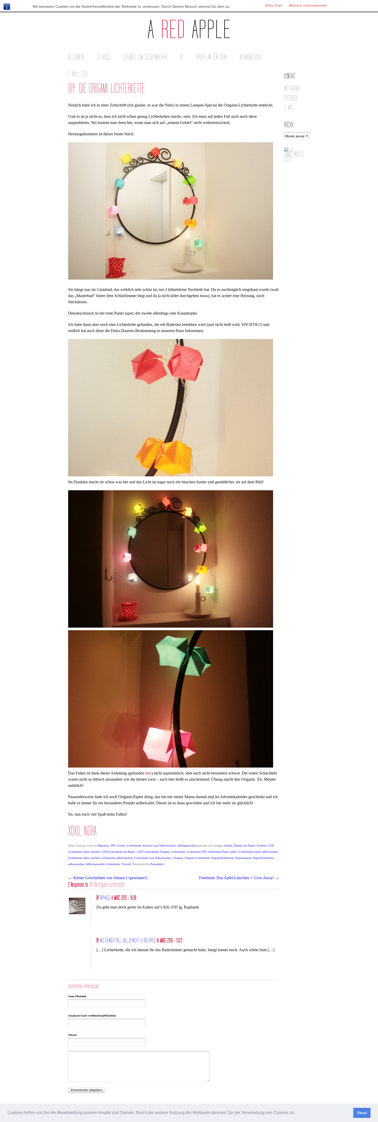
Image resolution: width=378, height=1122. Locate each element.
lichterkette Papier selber (222, 851)
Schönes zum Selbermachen (145, 57)
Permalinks (157, 864)
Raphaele (105, 898)
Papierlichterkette (263, 857)
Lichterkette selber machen (84, 857)
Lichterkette (134, 845)
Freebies (262, 845)
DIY (181, 57)
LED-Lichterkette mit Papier (118, 851)
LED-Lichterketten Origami (153, 851)
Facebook (291, 98)
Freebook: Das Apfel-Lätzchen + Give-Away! (239, 878)
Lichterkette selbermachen (117, 857)
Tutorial (126, 864)
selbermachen (76, 864)
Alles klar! (274, 5)
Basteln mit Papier (244, 845)
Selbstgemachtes (187, 845)
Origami (178, 857)
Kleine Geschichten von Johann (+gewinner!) (107, 878)
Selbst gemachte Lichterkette (103, 864)
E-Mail (289, 108)
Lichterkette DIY (197, 851)
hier (148, 773)
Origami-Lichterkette (197, 857)
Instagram (291, 89)
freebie (121, 845)
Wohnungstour (250, 57)
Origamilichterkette (222, 857)
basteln (228, 845)
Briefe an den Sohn (211, 57)
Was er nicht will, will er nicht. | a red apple (127, 941)
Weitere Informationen (308, 5)
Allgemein (76, 57)
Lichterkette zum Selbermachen (153, 857)
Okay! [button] (362, 1113)
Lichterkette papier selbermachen (258, 851)
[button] (297, 1113)
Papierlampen (244, 857)
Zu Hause (103, 57)
